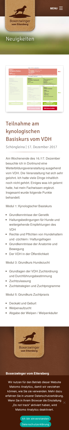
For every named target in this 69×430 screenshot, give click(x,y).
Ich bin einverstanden (35, 418)
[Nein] (64, 402)
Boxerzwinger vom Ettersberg (27, 8)
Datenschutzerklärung (35, 424)
